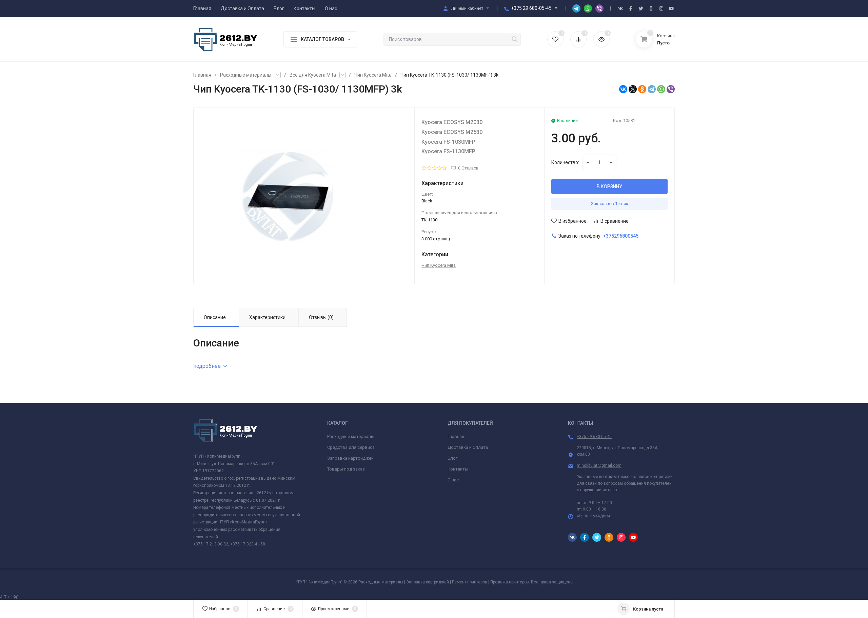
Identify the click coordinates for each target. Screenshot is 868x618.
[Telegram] (652, 89)
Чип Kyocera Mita (373, 75)
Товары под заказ (346, 469)
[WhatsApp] (661, 89)
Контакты (458, 469)
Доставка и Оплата (468, 447)
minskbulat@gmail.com (599, 465)
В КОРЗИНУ (609, 186)
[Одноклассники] (642, 89)
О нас (453, 479)
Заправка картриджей (350, 458)
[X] (633, 89)
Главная (202, 75)
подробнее (207, 366)
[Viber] (671, 89)
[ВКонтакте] (623, 89)
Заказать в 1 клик (609, 203)
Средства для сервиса (351, 447)
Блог (452, 458)
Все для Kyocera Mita (313, 75)
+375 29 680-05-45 (531, 8)
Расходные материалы (245, 75)
